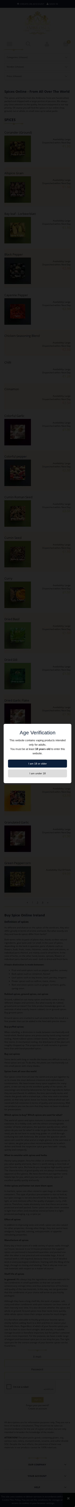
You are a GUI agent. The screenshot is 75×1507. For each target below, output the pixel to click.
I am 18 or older (37, 763)
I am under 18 (37, 773)
